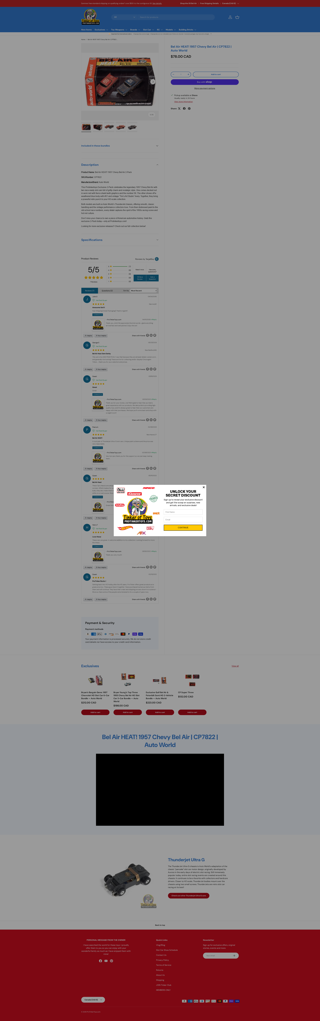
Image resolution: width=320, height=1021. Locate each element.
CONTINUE (183, 528)
